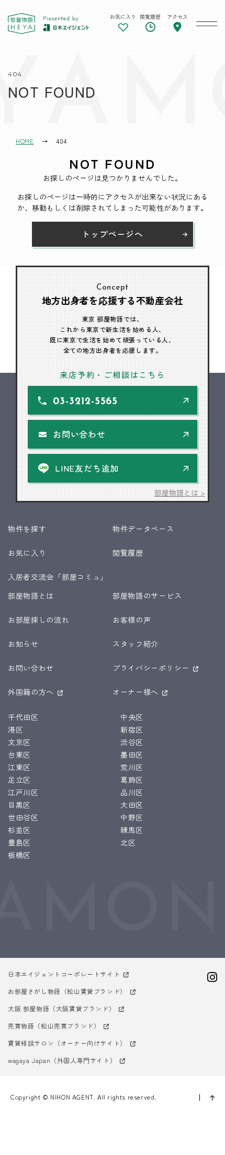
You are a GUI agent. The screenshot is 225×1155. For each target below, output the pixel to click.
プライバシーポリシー (151, 667)
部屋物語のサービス (147, 595)
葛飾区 (131, 779)
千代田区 (23, 717)
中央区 (131, 717)
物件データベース (143, 528)
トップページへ (112, 233)
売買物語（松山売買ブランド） (54, 1025)
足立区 (19, 779)
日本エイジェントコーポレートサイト (64, 973)
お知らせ (23, 643)
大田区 (131, 804)
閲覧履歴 (128, 552)
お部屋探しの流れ (39, 619)
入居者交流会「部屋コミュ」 (58, 576)
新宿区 (131, 729)
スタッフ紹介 (136, 643)
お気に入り (27, 552)
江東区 (19, 767)
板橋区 (19, 855)
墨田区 (131, 754)
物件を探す (27, 528)
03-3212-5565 (85, 402)
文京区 (19, 742)
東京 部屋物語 (21, 23)
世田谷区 (23, 817)
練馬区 (131, 829)
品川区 (131, 792)
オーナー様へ (136, 692)
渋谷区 (131, 742)
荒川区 (131, 767)
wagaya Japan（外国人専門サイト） (62, 1060)
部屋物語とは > (179, 492)
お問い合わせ (79, 434)
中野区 (131, 817)
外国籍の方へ (31, 692)
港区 (15, 729)
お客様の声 (132, 619)
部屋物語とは (31, 595)
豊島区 (19, 842)
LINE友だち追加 (87, 468)
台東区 (19, 754)
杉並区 (19, 829)
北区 (128, 842)
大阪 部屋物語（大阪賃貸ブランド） (61, 1008)
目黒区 (19, 804)
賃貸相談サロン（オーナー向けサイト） (67, 1042)
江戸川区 (23, 792)
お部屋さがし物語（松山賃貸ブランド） (67, 991)
